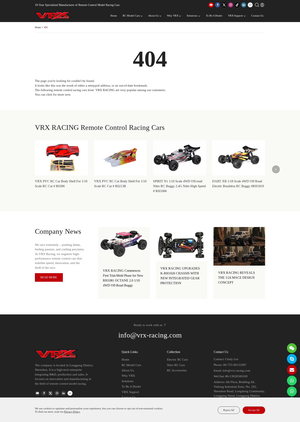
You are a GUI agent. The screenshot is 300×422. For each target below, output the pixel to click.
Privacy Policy (72, 411)
